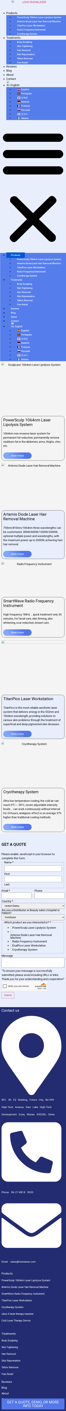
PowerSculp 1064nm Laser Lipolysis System (39, 17)
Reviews (11, 66)
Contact (11, 78)
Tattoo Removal (25, 58)
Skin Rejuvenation (26, 54)
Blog (9, 70)
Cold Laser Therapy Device (16, 1320)
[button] (33, 186)
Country (7, 901)
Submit (8, 995)
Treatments (13, 37)
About (10, 74)
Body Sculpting (24, 42)
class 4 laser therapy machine (17, 1313)
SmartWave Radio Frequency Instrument (23, 1293)
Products (11, 13)
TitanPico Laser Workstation (31, 25)
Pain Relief (22, 62)
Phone (38, 890)
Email (6, 890)
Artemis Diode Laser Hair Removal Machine (39, 21)
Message (7, 955)
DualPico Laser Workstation (29, 945)
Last (7, 884)
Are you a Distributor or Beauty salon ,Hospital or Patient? (31, 911)
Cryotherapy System (27, 34)
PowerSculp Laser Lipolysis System (34, 927)
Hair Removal (24, 50)
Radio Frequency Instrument (31, 29)
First (7, 874)
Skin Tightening (25, 46)
